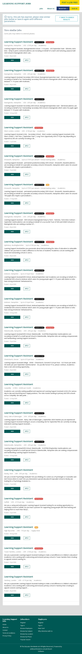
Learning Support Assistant (18, 41)
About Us (50, 8)
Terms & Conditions (9, 633)
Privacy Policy (7, 636)
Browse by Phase (26, 637)
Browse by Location (26, 634)
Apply (27, 60)
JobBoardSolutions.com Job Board (41, 649)
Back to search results (67, 18)
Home (4, 624)
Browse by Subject (26, 631)
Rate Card (41, 628)
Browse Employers (26, 628)
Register (23, 623)
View (12, 60)
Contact (5, 630)
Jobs (41, 8)
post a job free (70, 2)
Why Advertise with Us (45, 631)
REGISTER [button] (62, 8)
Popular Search (25, 640)
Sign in (22, 625)
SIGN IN (74, 8)
